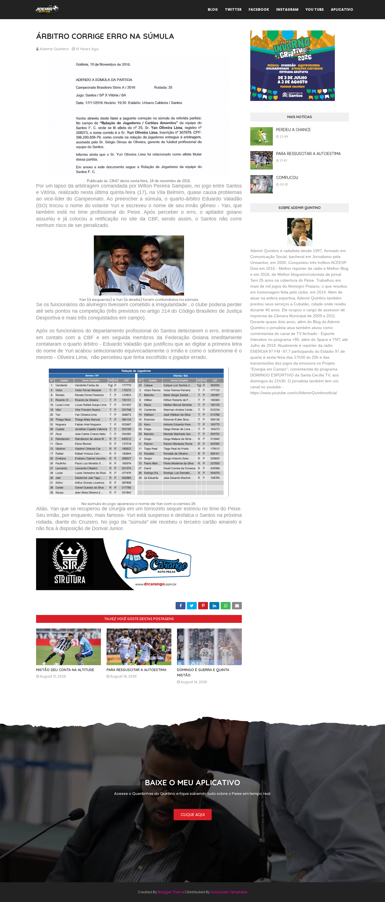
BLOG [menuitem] (213, 9)
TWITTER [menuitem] (233, 9)
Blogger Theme (171, 892)
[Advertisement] (292, 441)
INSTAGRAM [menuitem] (287, 9)
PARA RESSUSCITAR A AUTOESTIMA (136, 669)
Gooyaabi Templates (229, 892)
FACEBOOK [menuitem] (259, 9)
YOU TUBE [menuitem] (315, 9)
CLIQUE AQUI (193, 814)
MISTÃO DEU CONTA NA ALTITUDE (65, 669)
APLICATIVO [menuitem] (342, 9)
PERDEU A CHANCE (293, 129)
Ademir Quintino (54, 49)
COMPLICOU (287, 177)
